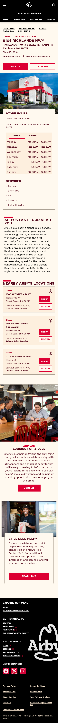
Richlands (23, 31)
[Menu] (4, 4)
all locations (27, 29)
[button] (29, 299)
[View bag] (53, 4)
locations (9, 29)
